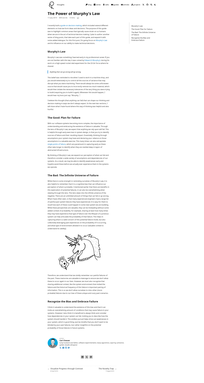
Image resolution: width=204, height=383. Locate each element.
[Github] (66, 347)
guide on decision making (71, 25)
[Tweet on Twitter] (86, 357)
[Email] (69, 347)
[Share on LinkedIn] (82, 357)
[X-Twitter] (60, 347)
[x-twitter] (143, 5)
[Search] (151, 5)
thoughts (60, 5)
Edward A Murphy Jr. (93, 60)
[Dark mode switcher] (155, 5)
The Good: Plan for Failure (141, 29)
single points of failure (57, 144)
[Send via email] (91, 357)
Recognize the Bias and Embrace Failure (140, 39)
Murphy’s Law (137, 26)
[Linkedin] (63, 347)
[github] (147, 5)
